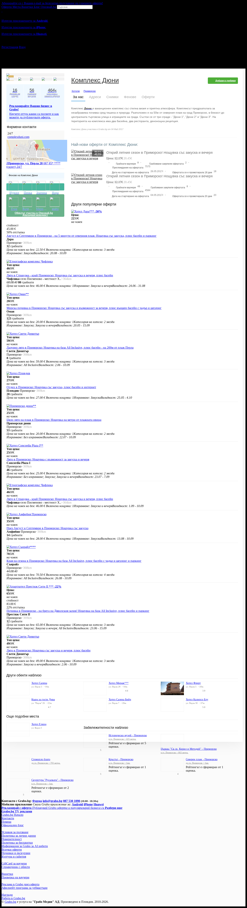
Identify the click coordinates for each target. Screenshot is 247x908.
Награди (7, 894)
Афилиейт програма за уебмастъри (24, 887)
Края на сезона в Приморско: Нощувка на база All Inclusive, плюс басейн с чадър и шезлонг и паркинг (74, 560)
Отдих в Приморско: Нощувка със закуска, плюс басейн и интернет (51, 387)
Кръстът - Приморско (121, 759)
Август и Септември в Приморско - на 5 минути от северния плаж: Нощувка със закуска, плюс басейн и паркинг (81, 235)
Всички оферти (12, 849)
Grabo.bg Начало (12, 814)
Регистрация (10, 47)
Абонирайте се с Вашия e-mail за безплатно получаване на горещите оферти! (52, 3)
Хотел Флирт (193, 683)
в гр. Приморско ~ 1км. (119, 763)
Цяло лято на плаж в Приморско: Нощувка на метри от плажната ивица (54, 419)
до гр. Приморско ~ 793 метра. (45, 763)
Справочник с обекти (16, 867)
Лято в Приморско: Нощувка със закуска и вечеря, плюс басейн (49, 650)
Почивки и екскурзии (16, 853)
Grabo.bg (10, 901)
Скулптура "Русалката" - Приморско (52, 780)
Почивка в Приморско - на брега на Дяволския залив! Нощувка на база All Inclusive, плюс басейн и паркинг (78, 610)
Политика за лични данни (19, 835)
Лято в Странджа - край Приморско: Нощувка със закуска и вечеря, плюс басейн (60, 275)
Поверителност (12, 839)
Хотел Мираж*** (119, 683)
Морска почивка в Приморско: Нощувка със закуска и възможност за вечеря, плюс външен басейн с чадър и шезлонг (84, 308)
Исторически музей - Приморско (128, 735)
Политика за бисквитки (17, 842)
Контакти (8, 818)
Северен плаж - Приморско (201, 759)
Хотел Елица (38, 724)
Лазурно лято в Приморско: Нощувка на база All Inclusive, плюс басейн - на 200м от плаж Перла (70, 347)
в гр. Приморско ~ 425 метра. (122, 739)
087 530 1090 (71, 801)
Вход (22, 47)
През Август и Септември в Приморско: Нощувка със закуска (47, 528)
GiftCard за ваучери (14, 863)
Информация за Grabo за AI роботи (25, 846)
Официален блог (13, 825)
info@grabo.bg (52, 801)
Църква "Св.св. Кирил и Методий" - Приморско (189, 748)
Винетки (7, 874)
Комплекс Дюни (95, 80)
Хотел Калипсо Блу (197, 699)
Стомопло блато (40, 759)
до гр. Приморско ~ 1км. (197, 763)
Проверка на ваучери (15, 877)
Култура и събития (14, 856)
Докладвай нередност (35, 186)
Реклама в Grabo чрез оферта (20, 884)
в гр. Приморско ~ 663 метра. (174, 752)
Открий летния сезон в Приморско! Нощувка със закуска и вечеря (159, 176)
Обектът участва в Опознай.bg (34, 212)
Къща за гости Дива (43, 699)
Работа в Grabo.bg (13, 898)
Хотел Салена (39, 683)
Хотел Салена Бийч (120, 699)
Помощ (6, 821)
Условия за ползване (15, 832)
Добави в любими (225, 80)
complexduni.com (18, 136)
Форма (37, 801)
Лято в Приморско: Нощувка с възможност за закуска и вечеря (48, 459)
